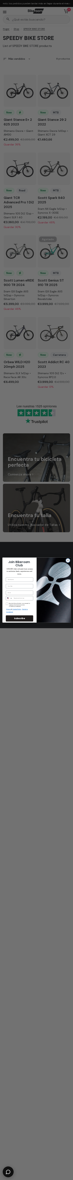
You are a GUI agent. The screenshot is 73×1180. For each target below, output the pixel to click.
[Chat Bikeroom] (8, 1171)
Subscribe (19, 618)
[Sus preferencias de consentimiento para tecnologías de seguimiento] (69, 885)
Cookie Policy (16, 609)
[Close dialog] (68, 560)
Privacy (8, 609)
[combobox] (9, 598)
